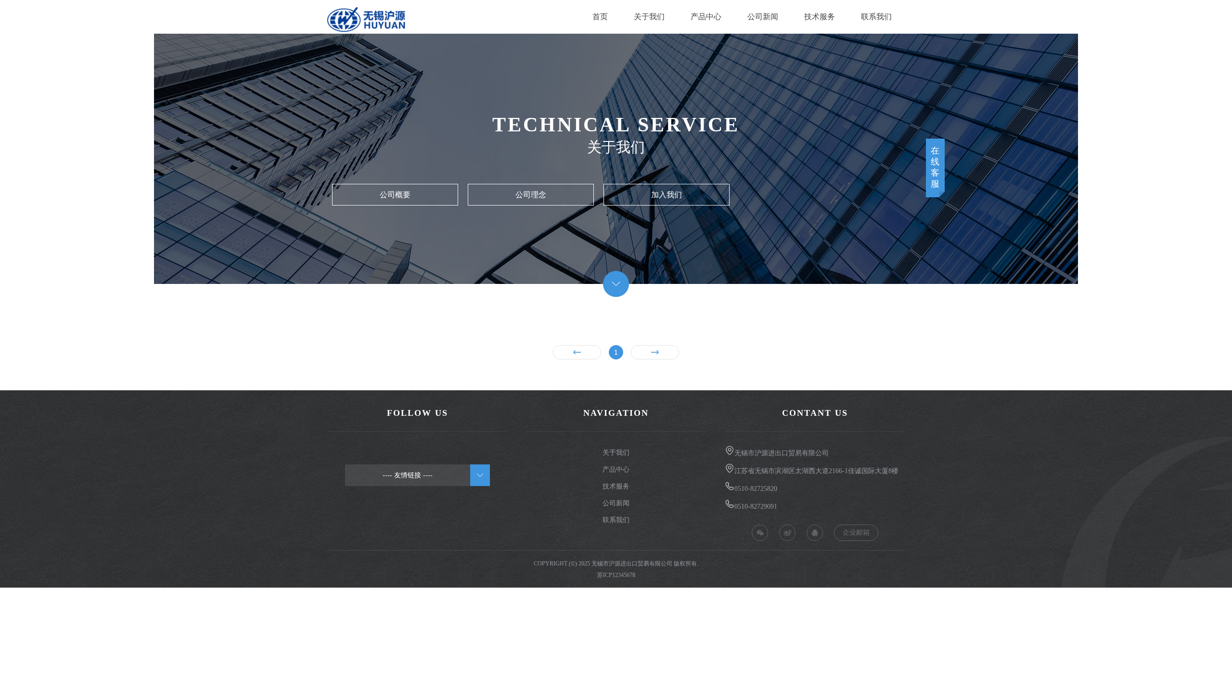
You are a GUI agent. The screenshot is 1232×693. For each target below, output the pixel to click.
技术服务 (819, 17)
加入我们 (666, 195)
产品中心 (706, 17)
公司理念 (530, 195)
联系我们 (876, 17)
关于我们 (649, 17)
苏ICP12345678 (616, 575)
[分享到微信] (760, 533)
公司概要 (395, 195)
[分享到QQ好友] (815, 533)
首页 (600, 17)
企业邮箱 (856, 532)
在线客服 (935, 167)
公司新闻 (762, 17)
